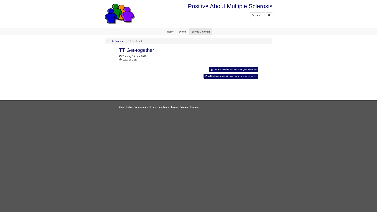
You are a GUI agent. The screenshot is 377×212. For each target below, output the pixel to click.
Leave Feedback (159, 107)
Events (182, 31)
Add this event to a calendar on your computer (235, 69)
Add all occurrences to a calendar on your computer (232, 76)
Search (259, 15)
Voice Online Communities (133, 107)
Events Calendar (200, 31)
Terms (174, 107)
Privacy (184, 107)
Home (170, 31)
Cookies (194, 107)
